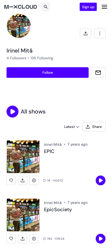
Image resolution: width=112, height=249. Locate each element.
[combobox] (99, 33)
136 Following (41, 58)
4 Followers (16, 58)
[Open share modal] (85, 33)
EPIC (49, 151)
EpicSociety (58, 210)
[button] (12, 112)
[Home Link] (20, 7)
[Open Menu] (104, 7)
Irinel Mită (53, 144)
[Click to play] (100, 180)
